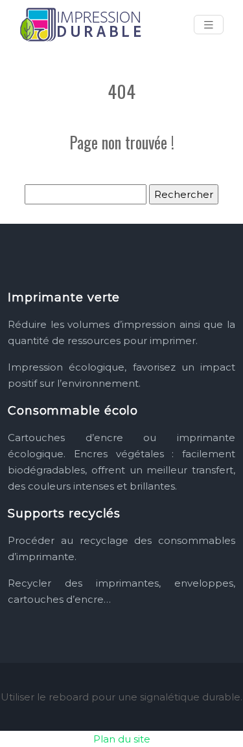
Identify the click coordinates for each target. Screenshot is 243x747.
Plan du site (121, 739)
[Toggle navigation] (209, 25)
